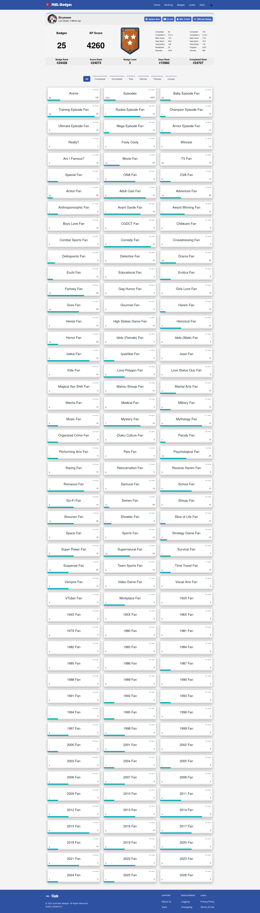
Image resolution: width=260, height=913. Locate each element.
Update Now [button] (154, 19)
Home (157, 4)
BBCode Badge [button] (204, 19)
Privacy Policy (207, 901)
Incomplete (117, 78)
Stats (202, 4)
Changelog (186, 907)
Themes (157, 78)
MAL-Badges (63, 903)
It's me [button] (170, 19)
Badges (181, 4)
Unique (171, 78)
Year (131, 78)
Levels (192, 4)
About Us (166, 901)
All (86, 78)
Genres (143, 78)
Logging (185, 901)
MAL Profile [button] (184, 19)
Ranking (168, 4)
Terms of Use (207, 907)
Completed (100, 78)
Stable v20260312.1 (54, 906)
